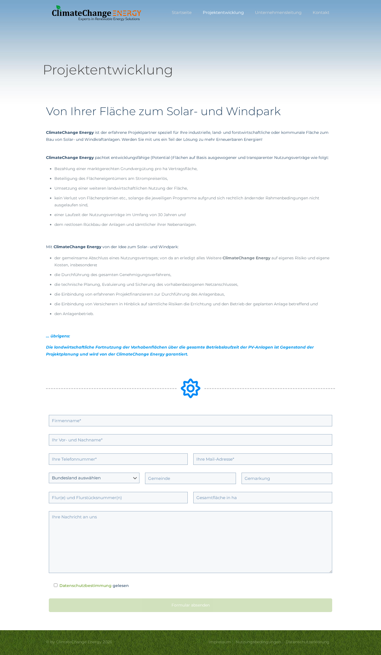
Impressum (220, 641)
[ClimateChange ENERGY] (97, 12)
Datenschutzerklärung (307, 641)
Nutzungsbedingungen (258, 641)
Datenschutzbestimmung (85, 585)
